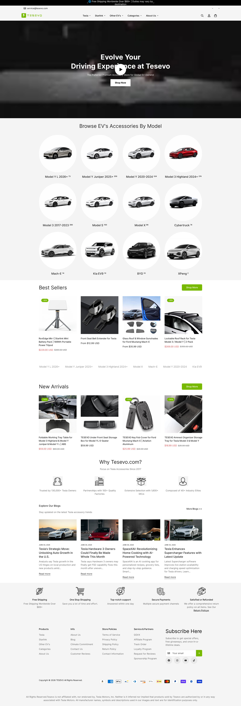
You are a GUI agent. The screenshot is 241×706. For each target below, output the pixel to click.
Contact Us (77, 649)
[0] (215, 15)
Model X (141, 225)
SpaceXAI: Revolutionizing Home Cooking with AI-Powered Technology (140, 552)
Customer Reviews (80, 653)
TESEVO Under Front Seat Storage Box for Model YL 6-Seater (99, 439)
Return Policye (201, 610)
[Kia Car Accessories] (99, 250)
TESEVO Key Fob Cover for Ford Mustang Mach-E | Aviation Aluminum (139, 440)
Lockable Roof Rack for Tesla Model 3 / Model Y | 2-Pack (180, 340)
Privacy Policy (109, 639)
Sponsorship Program (145, 658)
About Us (151, 15)
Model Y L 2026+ (58, 176)
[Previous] (87, 3)
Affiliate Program (143, 639)
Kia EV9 (99, 273)
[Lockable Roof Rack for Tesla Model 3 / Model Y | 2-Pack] (183, 315)
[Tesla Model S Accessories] (99, 202)
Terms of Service (111, 634)
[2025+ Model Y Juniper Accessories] (99, 153)
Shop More (192, 287)
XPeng (183, 273)
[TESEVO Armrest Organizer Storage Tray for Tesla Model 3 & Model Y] (183, 414)
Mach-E (57, 273)
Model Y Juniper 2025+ (99, 176)
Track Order (140, 644)
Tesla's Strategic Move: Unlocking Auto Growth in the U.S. (56, 552)
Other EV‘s (115, 15)
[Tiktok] (194, 660)
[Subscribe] (199, 653)
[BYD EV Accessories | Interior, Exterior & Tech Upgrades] (141, 250)
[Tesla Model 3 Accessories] (58, 202)
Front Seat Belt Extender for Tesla (98, 338)
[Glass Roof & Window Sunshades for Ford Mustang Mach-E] (141, 315)
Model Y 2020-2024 (141, 176)
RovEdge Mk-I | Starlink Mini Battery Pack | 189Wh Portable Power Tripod (55, 342)
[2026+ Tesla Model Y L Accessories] (58, 153)
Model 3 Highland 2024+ (183, 176)
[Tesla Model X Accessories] (141, 202)
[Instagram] (177, 660)
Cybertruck (183, 225)
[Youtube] (185, 660)
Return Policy (109, 649)
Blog (73, 639)
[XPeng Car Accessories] (183, 250)
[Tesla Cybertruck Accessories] (183, 202)
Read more (44, 573)
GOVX (137, 634)
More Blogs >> (194, 508)
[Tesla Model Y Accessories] (141, 153)
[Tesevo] (31, 16)
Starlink (99, 15)
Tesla (85, 15)
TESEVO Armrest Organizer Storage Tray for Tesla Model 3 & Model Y (183, 439)
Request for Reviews (145, 653)
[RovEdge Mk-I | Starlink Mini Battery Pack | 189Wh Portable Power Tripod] (58, 315)
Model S (99, 225)
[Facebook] (169, 660)
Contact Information (113, 653)
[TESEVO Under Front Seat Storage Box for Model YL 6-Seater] (100, 414)
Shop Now (120, 82)
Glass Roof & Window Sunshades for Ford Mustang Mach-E (140, 340)
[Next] (153, 3)
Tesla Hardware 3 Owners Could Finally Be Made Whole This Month (98, 552)
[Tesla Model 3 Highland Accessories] (183, 153)
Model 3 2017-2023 (58, 225)
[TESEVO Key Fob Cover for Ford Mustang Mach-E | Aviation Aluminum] (141, 414)
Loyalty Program (142, 649)
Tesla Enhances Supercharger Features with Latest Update (183, 552)
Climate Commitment (82, 644)
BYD (141, 273)
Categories (133, 15)
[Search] (202, 16)
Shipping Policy (110, 644)
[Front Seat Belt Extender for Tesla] (100, 315)
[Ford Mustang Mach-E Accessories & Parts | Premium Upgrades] (58, 250)
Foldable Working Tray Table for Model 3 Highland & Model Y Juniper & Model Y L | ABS (55, 440)
